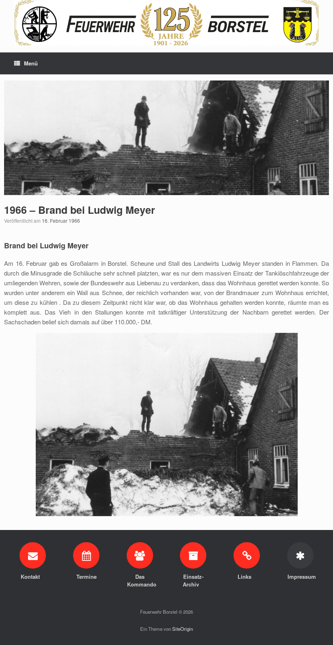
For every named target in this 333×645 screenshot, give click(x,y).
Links (245, 576)
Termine (86, 576)
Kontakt (31, 576)
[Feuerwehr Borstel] (166, 23)
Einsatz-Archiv (193, 581)
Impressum (300, 576)
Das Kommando (139, 581)
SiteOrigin (182, 628)
